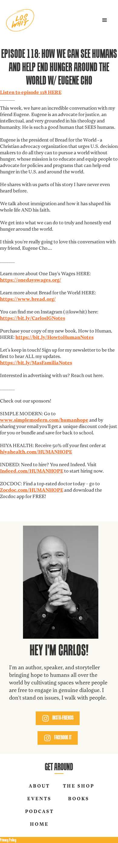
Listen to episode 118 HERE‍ (30, 92)
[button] (104, 20)
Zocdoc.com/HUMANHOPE (31, 490)
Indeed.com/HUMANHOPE (31, 471)
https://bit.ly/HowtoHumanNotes (54, 337)
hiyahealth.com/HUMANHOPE (36, 452)
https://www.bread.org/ (28, 299)
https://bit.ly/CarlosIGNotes (32, 318)
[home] (20, 20)
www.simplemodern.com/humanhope (44, 420)
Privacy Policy (8, 839)
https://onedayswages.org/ (30, 280)
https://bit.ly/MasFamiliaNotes (36, 363)
